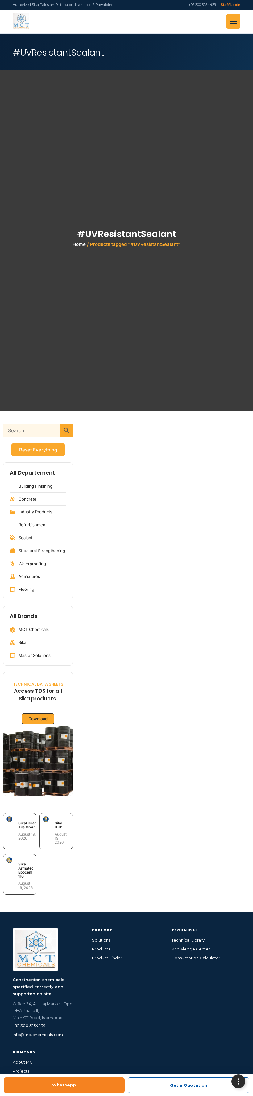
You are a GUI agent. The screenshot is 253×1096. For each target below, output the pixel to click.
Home (79, 244)
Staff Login (230, 4)
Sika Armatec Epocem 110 (26, 870)
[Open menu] (233, 21)
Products (101, 948)
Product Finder (107, 957)
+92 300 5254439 (29, 1025)
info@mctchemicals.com (38, 1034)
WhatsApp (64, 1084)
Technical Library (188, 939)
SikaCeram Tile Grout (28, 825)
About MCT (24, 1062)
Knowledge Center (191, 948)
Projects (21, 1070)
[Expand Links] (238, 1081)
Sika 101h (58, 825)
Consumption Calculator (196, 957)
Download (38, 718)
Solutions (101, 939)
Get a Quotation (188, 1085)
